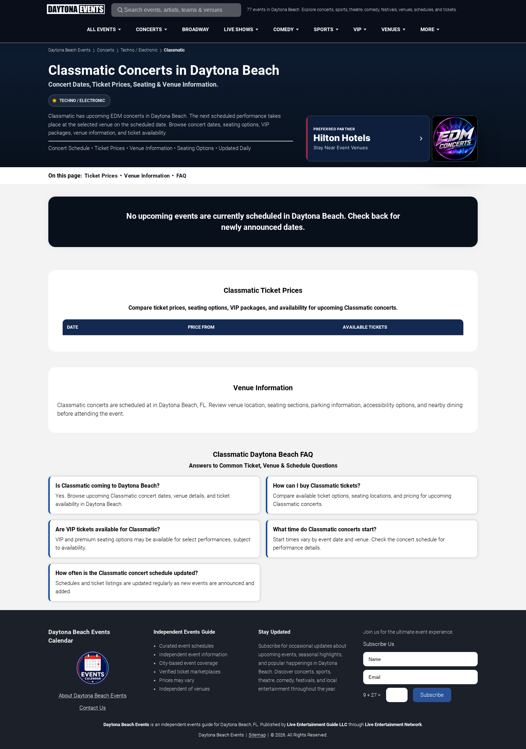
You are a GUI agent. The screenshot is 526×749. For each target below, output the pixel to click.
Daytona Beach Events (69, 50)
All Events (101, 29)
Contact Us (92, 708)
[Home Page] (76, 9)
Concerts (149, 29)
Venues (390, 29)
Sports (323, 29)
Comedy (283, 29)
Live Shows (238, 29)
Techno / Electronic (139, 50)
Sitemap (257, 735)
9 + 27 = (372, 695)
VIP (357, 29)
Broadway (195, 29)
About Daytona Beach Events (93, 695)
